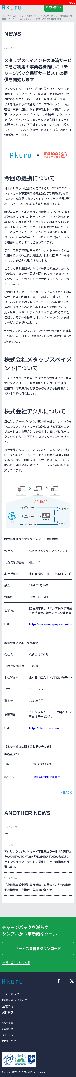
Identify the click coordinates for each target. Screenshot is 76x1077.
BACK (67, 792)
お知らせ (7, 1029)
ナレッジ (7, 1035)
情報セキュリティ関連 (16, 1000)
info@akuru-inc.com (46, 776)
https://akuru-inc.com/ (44, 728)
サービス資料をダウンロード (38, 948)
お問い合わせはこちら (16, 962)
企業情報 (7, 1006)
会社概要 (7, 1023)
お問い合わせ (54, 7)
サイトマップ (10, 994)
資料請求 (7, 1012)
